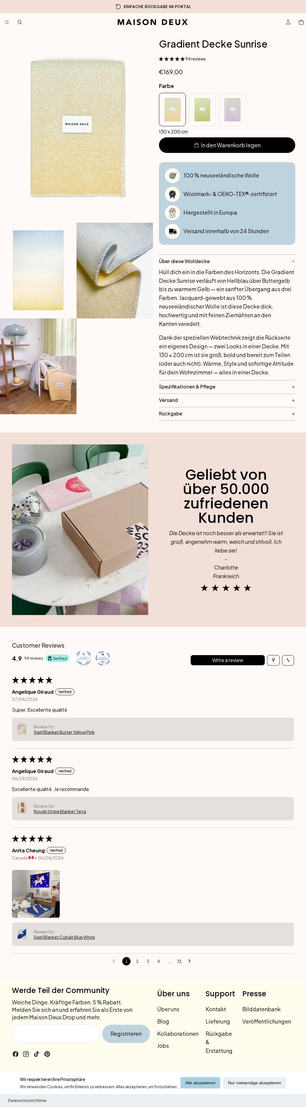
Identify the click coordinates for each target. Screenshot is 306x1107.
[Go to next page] (191, 961)
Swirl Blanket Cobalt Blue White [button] (64, 937)
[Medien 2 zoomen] (38, 270)
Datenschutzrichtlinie (27, 1100)
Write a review (227, 660)
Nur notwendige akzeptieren (254, 1082)
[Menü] (7, 22)
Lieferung (218, 1021)
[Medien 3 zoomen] (114, 270)
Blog (163, 1021)
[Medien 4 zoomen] (38, 366)
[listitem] (172, 109)
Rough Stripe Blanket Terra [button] (60, 811)
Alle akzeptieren (200, 1082)
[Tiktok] (36, 1054)
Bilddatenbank (261, 1009)
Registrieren (126, 1033)
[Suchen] (19, 22)
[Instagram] (26, 1054)
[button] (172, 58)
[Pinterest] (47, 1054)
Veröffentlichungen (266, 1021)
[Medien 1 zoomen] (76, 127)
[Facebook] (15, 1054)
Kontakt (216, 1009)
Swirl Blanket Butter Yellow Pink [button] (64, 732)
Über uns (168, 1009)
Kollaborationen (177, 1033)
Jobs (163, 1045)
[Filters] (273, 660)
